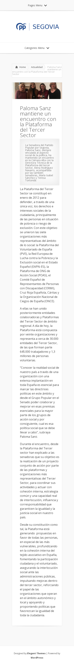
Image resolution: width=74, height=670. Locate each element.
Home (22, 67)
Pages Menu (35, 5)
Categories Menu (35, 48)
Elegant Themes (36, 653)
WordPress (37, 657)
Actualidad (37, 67)
